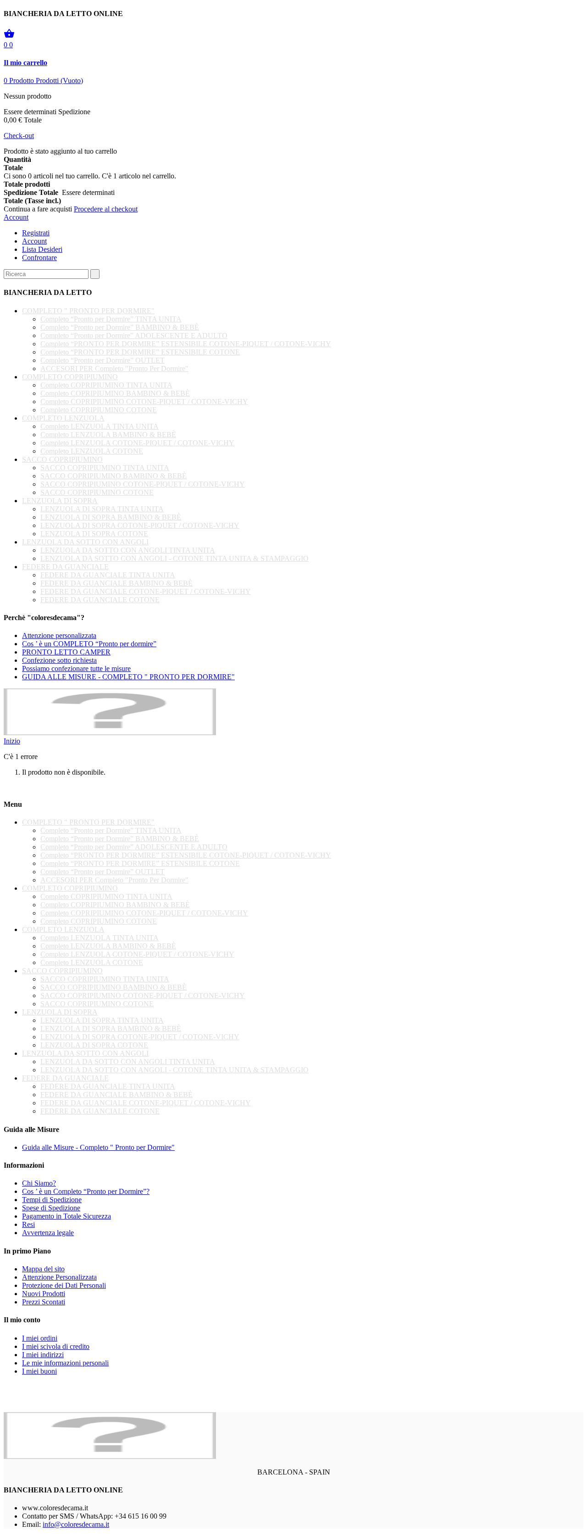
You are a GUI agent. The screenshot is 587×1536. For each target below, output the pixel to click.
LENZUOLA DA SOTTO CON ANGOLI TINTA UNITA (127, 550)
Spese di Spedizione (51, 1208)
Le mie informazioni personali (65, 1363)
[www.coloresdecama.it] (110, 733)
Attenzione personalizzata (59, 635)
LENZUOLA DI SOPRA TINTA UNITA (102, 509)
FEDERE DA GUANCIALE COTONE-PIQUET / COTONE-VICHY (145, 591)
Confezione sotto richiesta (59, 660)
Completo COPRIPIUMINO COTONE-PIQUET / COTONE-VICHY (144, 401)
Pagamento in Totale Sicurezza (66, 1216)
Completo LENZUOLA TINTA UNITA (99, 426)
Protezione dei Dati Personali (64, 1285)
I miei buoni (39, 1371)
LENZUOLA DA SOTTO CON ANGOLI (85, 542)
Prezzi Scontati (43, 1302)
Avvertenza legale (48, 1233)
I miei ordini (39, 1338)
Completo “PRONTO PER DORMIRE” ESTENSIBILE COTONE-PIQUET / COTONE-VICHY (185, 344)
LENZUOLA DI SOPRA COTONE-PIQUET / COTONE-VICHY (139, 525)
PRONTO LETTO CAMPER (66, 652)
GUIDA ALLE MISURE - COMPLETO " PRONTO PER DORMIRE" (128, 677)
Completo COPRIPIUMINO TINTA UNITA (106, 385)
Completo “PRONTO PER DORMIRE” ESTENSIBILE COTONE (140, 352)
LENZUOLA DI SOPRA (60, 501)
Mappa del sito (43, 1269)
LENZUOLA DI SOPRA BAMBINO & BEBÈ (110, 517)
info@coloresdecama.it (76, 1524)
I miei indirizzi (43, 1355)
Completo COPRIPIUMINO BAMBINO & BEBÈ (115, 393)
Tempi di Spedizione (52, 1199)
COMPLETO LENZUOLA (63, 418)
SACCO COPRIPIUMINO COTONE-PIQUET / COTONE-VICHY (142, 484)
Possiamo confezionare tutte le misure (76, 668)
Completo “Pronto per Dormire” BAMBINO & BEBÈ (119, 327)
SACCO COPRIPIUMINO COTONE (97, 492)
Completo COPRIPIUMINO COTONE (98, 410)
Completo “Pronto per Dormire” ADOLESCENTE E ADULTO (133, 335)
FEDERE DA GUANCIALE (65, 567)
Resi (28, 1224)
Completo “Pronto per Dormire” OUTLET (102, 360)
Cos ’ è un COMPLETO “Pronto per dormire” (89, 644)
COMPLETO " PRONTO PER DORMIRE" (88, 311)
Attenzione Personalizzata (59, 1277)
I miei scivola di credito (55, 1346)
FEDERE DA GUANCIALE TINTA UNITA (107, 575)
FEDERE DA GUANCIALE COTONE (100, 600)
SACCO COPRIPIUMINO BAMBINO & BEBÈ (113, 476)
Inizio (12, 741)
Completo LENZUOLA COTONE (91, 451)
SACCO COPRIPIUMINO (62, 459)
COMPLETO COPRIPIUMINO (70, 377)
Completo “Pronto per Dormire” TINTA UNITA (111, 319)
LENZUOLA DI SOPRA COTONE (94, 534)
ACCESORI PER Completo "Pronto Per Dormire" (114, 368)
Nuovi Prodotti (43, 1294)
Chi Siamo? (39, 1183)
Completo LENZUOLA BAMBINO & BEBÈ (108, 434)
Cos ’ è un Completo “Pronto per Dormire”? (86, 1191)
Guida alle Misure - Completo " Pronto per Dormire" (98, 1147)
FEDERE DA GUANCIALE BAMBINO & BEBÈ (116, 583)
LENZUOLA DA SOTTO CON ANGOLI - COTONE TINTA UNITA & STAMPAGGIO (174, 558)
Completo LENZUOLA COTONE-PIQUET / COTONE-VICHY (137, 443)
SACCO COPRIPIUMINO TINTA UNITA (104, 467)
